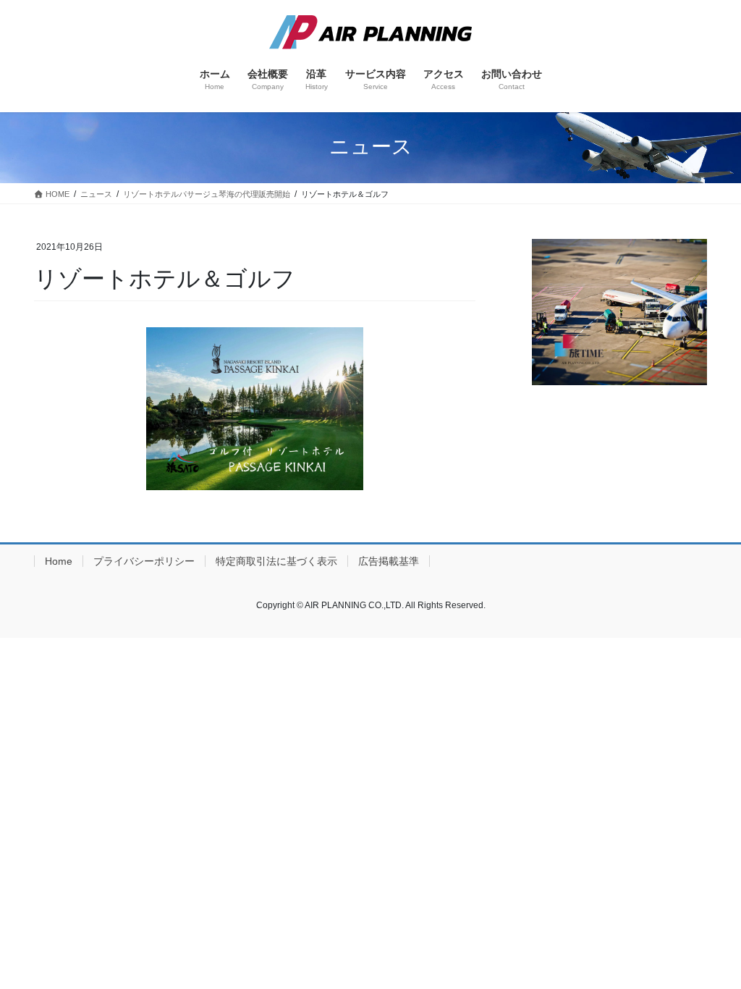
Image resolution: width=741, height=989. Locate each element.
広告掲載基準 (388, 561)
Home (58, 561)
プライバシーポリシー (144, 561)
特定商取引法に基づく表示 (276, 561)
